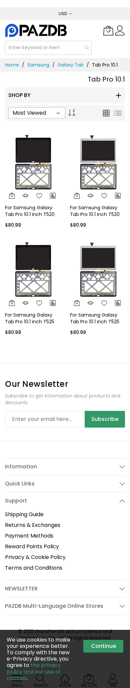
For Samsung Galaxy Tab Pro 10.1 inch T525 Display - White (94, 321)
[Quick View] (25, 195)
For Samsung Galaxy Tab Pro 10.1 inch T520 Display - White (95, 214)
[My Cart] (108, 30)
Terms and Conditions (33, 568)
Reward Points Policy (32, 546)
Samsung (38, 65)
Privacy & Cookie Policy (35, 557)
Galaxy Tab (71, 65)
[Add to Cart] (12, 195)
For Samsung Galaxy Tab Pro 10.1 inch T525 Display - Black (29, 321)
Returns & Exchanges (32, 525)
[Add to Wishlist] (39, 195)
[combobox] (48, 48)
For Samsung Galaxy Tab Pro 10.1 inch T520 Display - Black (30, 214)
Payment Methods (29, 536)
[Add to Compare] (53, 195)
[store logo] (36, 30)
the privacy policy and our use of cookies (34, 671)
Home (12, 65)
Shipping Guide (24, 514)
